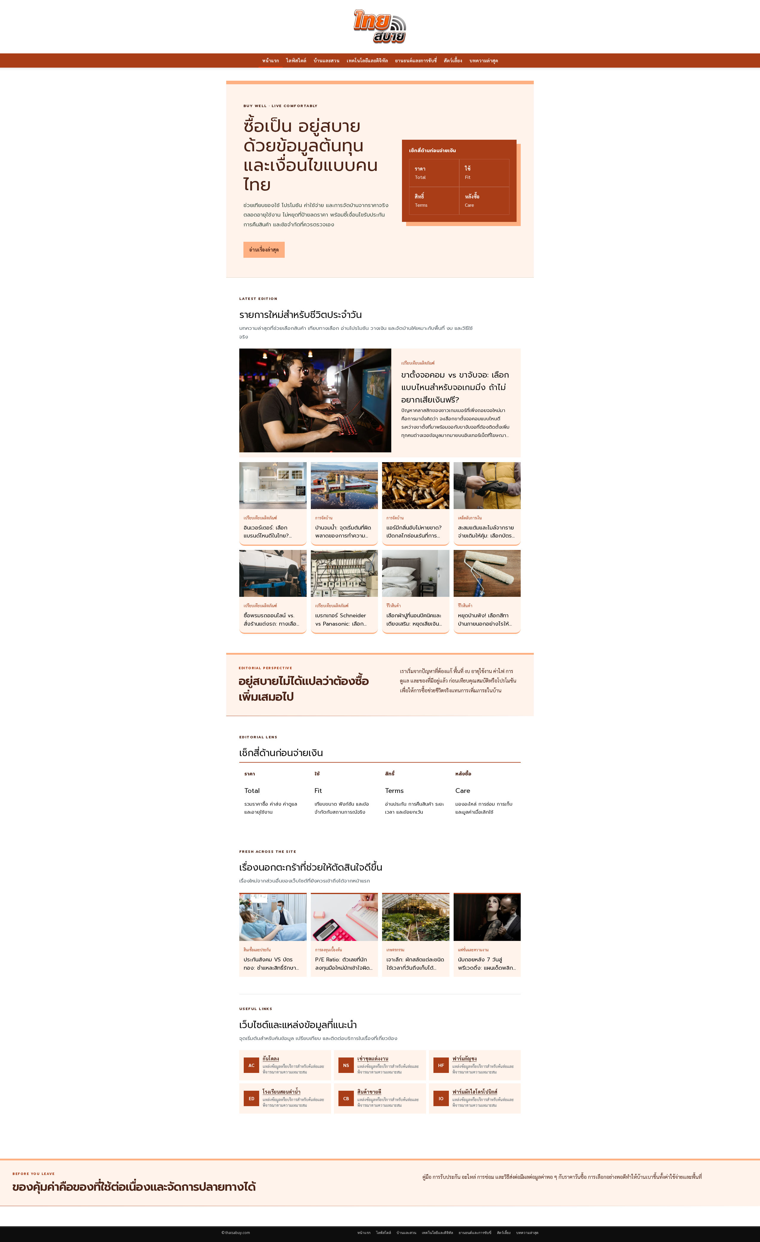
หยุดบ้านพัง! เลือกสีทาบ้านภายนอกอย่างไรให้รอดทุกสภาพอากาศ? (483, 623)
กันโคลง (271, 1058)
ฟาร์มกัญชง (464, 1058)
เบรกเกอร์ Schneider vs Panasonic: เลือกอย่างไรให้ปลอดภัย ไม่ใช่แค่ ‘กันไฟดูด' (343, 628)
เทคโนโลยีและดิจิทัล (367, 60)
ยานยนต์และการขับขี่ (416, 60)
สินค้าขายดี (369, 1092)
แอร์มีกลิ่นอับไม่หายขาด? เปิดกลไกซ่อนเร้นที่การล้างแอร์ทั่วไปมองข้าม (414, 536)
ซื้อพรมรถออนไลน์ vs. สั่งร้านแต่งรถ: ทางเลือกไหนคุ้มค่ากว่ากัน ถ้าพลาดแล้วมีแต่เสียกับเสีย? (273, 628)
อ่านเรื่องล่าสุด (264, 250)
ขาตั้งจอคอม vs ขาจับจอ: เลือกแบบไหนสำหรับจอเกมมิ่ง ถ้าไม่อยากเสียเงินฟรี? (455, 387)
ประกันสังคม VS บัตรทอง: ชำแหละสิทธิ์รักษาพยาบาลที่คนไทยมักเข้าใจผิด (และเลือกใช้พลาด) (272, 972)
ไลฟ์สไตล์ (296, 60)
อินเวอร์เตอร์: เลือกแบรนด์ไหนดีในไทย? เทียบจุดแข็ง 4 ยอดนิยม (271, 536)
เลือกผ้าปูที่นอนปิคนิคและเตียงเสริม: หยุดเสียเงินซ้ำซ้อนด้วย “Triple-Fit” (416, 623)
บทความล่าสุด (483, 60)
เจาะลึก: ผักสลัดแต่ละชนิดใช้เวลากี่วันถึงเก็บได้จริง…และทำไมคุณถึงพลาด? (415, 972)
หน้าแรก (270, 60)
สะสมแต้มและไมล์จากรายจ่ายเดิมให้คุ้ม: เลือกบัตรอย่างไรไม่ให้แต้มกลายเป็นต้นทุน (486, 540)
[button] (531, 61)
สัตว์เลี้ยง (453, 60)
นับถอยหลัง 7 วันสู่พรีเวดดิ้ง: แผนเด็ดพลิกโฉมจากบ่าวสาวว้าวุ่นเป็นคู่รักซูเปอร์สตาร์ (486, 972)
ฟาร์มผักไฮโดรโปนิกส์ (474, 1092)
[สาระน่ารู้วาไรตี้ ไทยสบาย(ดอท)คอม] (380, 26)
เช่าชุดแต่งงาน (372, 1058)
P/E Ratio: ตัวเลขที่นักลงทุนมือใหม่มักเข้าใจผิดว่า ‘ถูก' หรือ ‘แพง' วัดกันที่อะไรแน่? (342, 972)
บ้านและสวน (327, 60)
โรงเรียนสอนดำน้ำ (281, 1092)
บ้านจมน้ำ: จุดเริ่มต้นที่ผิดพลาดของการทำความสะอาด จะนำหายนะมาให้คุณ (343, 540)
